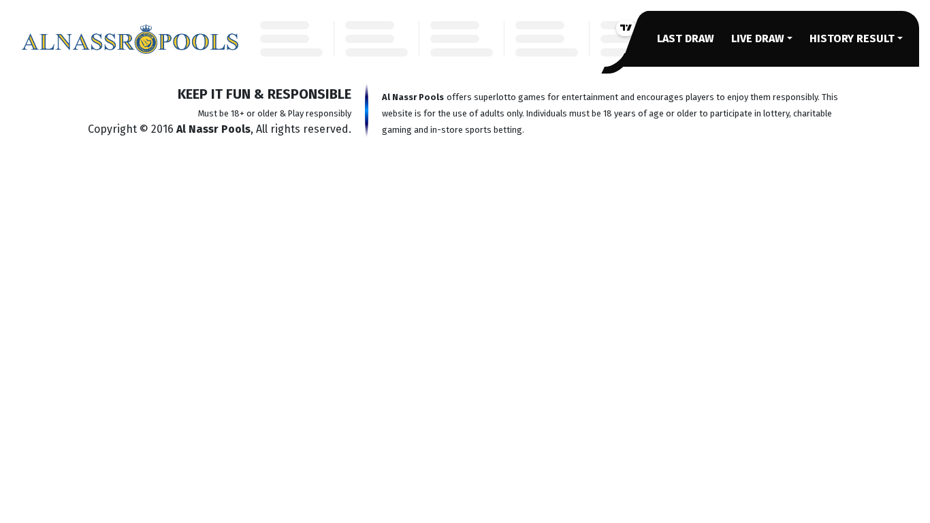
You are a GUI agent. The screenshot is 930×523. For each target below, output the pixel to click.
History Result (852, 38)
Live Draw (757, 38)
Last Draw (685, 38)
